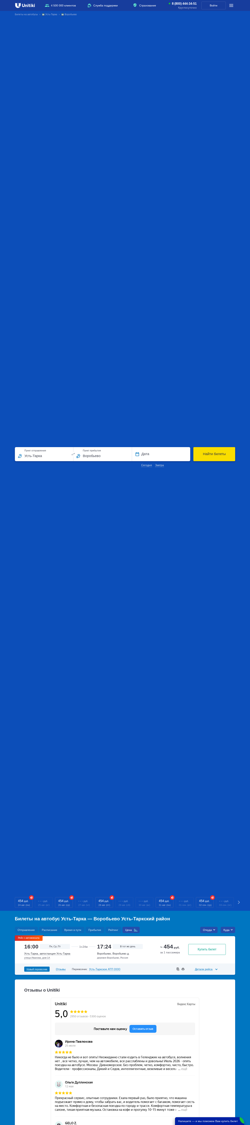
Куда (226, 929)
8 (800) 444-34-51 (184, 3)
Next (239, 902)
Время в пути (72, 929)
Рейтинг (113, 929)
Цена (128, 929)
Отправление (26, 929)
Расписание (49, 929)
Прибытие (94, 929)
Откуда (207, 929)
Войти (213, 5)
